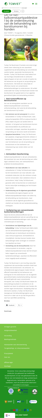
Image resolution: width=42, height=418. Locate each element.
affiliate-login (8, 362)
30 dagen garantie (10, 327)
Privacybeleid (8, 353)
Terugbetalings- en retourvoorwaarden (17, 348)
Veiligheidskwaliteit (10, 330)
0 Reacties (29, 35)
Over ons (7, 357)
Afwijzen (16, 11)
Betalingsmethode (10, 339)
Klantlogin (7, 366)
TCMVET (10, 33)
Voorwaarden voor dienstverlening (15, 345)
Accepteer (6, 11)
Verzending (8, 336)
